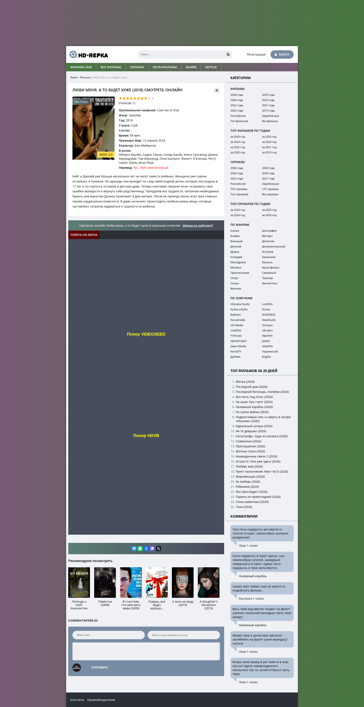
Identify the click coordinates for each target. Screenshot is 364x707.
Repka (74, 77)
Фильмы (85, 77)
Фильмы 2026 (81, 67)
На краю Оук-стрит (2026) (254, 402)
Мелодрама (238, 262)
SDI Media (236, 325)
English (266, 357)
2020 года (236, 110)
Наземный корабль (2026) (254, 407)
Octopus (267, 325)
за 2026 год (237, 136)
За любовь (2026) (248, 482)
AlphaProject (238, 341)
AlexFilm (267, 336)
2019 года (268, 110)
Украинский (270, 351)
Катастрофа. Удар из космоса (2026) (262, 436)
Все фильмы (111, 67)
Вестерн (267, 236)
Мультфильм (270, 267)
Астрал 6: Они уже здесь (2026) (258, 461)
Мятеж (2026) (245, 382)
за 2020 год (237, 152)
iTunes (266, 309)
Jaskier (266, 341)
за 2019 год (269, 152)
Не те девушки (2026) (251, 431)
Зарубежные (270, 116)
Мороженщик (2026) (250, 476)
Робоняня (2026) (247, 487)
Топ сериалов (239, 194)
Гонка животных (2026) (252, 502)
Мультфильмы (165, 67)
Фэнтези (235, 288)
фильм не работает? (198, 225)
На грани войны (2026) (252, 412)
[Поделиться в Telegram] (133, 548)
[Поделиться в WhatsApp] (140, 548)
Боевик (235, 236)
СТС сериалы (270, 189)
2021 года (268, 105)
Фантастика (269, 283)
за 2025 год (269, 136)
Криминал (269, 257)
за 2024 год (237, 142)
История (267, 252)
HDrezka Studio (240, 304)
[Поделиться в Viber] (152, 548)
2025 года (268, 95)
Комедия (236, 257)
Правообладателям (101, 700)
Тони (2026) (244, 507)
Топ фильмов (239, 121)
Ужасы (234, 283)
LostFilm (267, 304)
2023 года (268, 100)
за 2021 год (269, 147)
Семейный (269, 273)
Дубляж (235, 357)
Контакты (77, 700)
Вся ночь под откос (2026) (254, 397)
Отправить (99, 667)
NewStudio (269, 320)
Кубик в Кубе (239, 309)
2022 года (236, 105)
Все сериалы (270, 194)
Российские (238, 116)
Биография (269, 231)
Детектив (268, 241)
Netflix (211, 67)
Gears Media (238, 346)
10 (153, 98)
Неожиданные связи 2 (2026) (256, 456)
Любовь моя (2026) (249, 466)
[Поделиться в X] (158, 548)
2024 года (236, 100)
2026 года (236, 95)
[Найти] (228, 54)
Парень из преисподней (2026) (258, 497)
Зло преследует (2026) (252, 492)
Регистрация (256, 54)
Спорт (234, 278)
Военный (236, 241)
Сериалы (137, 67)
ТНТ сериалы (238, 189)
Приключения (239, 273)
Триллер (267, 278)
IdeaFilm (267, 346)
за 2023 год (269, 142)
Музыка (267, 262)
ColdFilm (235, 330)
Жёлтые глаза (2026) (250, 451)
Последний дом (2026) (251, 387)
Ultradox (267, 330)
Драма (234, 252)
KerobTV (235, 351)
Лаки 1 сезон (248, 546)
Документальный (273, 246)
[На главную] (87, 54)
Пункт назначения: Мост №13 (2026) (262, 471)
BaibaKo (235, 314)
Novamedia (237, 320)
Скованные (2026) (248, 441)
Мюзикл (235, 267)
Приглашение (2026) (250, 446)
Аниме (191, 67)
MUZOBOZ (268, 314)
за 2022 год (237, 147)
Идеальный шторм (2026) (254, 426)
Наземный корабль (253, 576)
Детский (235, 246)
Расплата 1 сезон (251, 599)
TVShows (236, 336)
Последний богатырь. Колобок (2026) (262, 392)
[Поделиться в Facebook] (146, 548)
